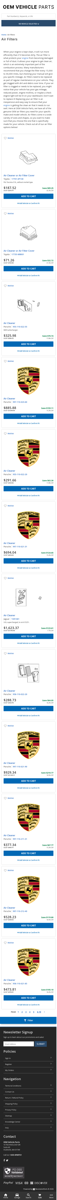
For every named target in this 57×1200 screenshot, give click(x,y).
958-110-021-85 (20, 983)
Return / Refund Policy (14, 1097)
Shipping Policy (11, 1103)
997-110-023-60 (20, 402)
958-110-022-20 (20, 694)
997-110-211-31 (20, 839)
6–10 (39, 1012)
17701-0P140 (17, 179)
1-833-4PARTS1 (16, 1155)
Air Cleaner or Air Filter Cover (19, 175)
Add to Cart (28, 196)
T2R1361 (15, 619)
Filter (30, 1020)
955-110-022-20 (20, 474)
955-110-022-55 (20, 326)
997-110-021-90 (20, 766)
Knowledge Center (12, 1122)
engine (25, 58)
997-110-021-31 (20, 546)
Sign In (8, 1058)
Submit (41, 1043)
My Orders (9, 1070)
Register (8, 1064)
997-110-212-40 (20, 911)
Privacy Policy (10, 1109)
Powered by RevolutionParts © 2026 (38, 1189)
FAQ (7, 1128)
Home (3, 35)
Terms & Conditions (13, 1085)
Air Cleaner (9, 323)
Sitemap (8, 1116)
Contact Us (9, 1091)
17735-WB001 (17, 254)
